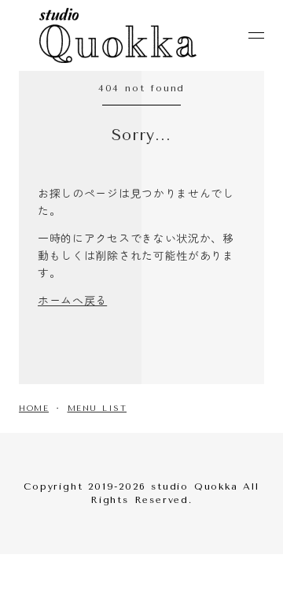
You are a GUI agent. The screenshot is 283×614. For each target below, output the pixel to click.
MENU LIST (97, 408)
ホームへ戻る (72, 300)
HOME (34, 408)
